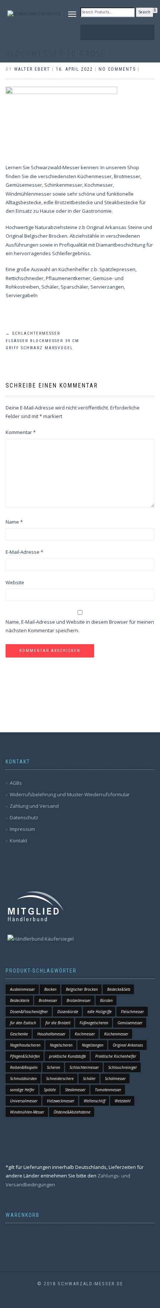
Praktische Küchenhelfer (115, 1056)
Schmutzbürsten (23, 1078)
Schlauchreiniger (122, 1067)
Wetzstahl (123, 1100)
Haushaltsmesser (51, 1034)
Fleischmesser (132, 1011)
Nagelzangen (92, 1045)
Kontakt (18, 840)
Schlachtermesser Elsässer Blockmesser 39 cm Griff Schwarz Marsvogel (42, 341)
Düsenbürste (67, 1011)
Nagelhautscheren (25, 1045)
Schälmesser (115, 1078)
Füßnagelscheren (94, 1022)
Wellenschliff (94, 1100)
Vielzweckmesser (60, 1100)
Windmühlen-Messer (27, 1112)
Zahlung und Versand (34, 806)
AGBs (16, 783)
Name (14, 521)
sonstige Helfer (22, 1089)
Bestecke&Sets (118, 989)
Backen (50, 989)
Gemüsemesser (130, 1022)
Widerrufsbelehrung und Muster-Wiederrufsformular (70, 794)
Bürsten (106, 1000)
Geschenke (19, 1034)
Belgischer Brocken (82, 989)
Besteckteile (19, 1000)
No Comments (117, 69)
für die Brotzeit (57, 1022)
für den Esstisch (23, 1022)
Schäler (89, 1078)
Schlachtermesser (84, 1067)
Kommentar (21, 432)
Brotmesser (48, 1000)
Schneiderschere (60, 1078)
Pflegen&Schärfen (25, 1056)
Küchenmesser (116, 1034)
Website (15, 582)
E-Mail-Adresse (24, 552)
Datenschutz (24, 817)
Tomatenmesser (108, 1089)
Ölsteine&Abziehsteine (72, 1112)
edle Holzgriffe (99, 1011)
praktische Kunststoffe (67, 1056)
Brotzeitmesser (79, 1000)
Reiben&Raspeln (24, 1067)
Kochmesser (85, 1034)
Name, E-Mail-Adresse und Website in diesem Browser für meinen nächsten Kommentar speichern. (80, 626)
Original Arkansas (128, 1045)
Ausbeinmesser (22, 989)
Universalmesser (24, 1100)
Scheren (53, 1067)
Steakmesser (75, 1089)
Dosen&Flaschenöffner (29, 1011)
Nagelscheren (61, 1045)
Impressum (22, 829)
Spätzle (50, 1089)
